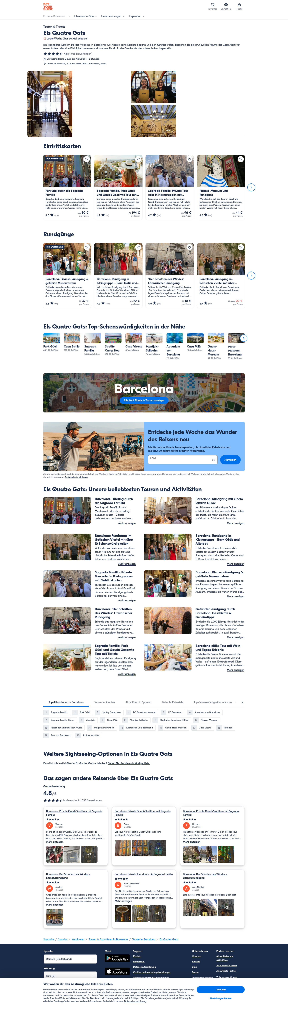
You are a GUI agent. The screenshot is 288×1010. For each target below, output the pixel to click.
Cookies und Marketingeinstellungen (151, 972)
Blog (194, 967)
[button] (51, 342)
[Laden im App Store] (117, 972)
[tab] (66, 702)
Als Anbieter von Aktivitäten (225, 958)
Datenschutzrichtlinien (76, 477)
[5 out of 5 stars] (75, 819)
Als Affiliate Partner (226, 971)
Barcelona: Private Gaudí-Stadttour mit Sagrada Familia (74, 813)
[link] (51, 342)
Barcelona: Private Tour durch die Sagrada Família (144, 874)
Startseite (48, 939)
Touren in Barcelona (143, 939)
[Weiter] (251, 187)
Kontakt (137, 956)
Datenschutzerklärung (144, 967)
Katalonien (78, 939)
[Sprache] (226, 4)
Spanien (63, 939)
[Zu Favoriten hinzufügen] (87, 159)
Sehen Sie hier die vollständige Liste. (129, 763)
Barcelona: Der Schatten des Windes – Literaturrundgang (68, 876)
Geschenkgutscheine (202, 977)
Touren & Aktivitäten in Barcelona (108, 939)
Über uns (196, 956)
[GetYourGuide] (48, 6)
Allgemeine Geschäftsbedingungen (151, 977)
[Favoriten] (212, 4)
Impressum (138, 961)
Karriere (196, 961)
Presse (195, 972)
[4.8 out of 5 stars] (53, 800)
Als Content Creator (226, 965)
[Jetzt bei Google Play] (117, 958)
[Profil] (239, 4)
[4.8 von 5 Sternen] (53, 54)
